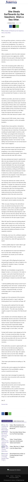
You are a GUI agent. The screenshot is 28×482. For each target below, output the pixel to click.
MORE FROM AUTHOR (19, 421)
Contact (12, 476)
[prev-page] (2, 461)
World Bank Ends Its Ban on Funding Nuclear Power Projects (17, 455)
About (7, 476)
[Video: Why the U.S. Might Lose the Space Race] (5, 449)
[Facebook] (10, 26)
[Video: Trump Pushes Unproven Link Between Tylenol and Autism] (5, 443)
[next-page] (5, 461)
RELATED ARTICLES (7, 421)
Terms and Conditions (14, 477)
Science (14, 8)
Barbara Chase (11, 22)
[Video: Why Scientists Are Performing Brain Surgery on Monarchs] (5, 428)
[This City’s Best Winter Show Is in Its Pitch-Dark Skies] (5, 435)
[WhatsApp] (17, 26)
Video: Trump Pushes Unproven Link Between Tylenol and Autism (16, 441)
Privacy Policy (18, 476)
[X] (14, 26)
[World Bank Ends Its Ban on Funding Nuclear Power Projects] (5, 457)
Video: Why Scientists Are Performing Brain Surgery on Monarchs (18, 426)
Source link (4, 404)
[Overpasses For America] (11, 2)
